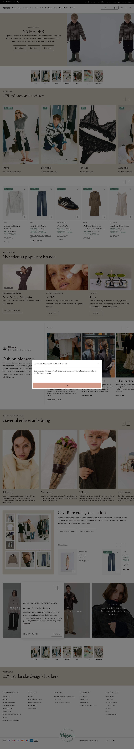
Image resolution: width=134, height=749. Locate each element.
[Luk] (98, 364)
